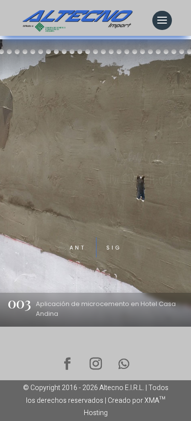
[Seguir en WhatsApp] (124, 364)
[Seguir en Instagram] (95, 364)
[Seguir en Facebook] (67, 364)
